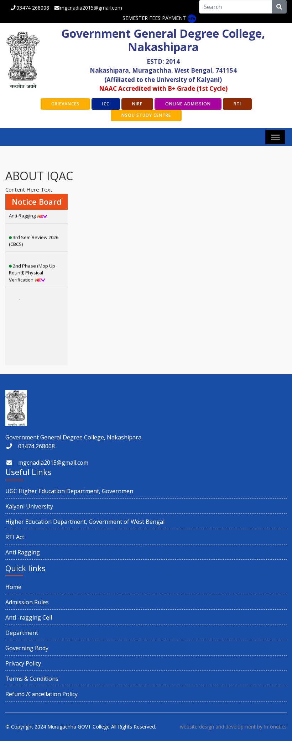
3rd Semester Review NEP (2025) (34, 297)
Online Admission (188, 104)
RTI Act (14, 537)
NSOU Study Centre (146, 115)
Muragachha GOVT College (78, 726)
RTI (237, 104)
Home (13, 587)
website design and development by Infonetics (233, 726)
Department (21, 633)
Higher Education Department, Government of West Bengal (85, 522)
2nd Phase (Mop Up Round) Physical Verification (32, 266)
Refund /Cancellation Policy (41, 694)
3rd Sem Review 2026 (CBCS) (33, 234)
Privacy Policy (23, 663)
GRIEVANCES (65, 104)
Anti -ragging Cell (28, 617)
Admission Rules (27, 602)
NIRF (137, 104)
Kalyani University (29, 506)
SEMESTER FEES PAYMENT (154, 18)
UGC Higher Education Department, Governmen (69, 491)
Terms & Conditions (31, 679)
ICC (105, 104)
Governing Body (26, 648)
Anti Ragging (22, 552)
